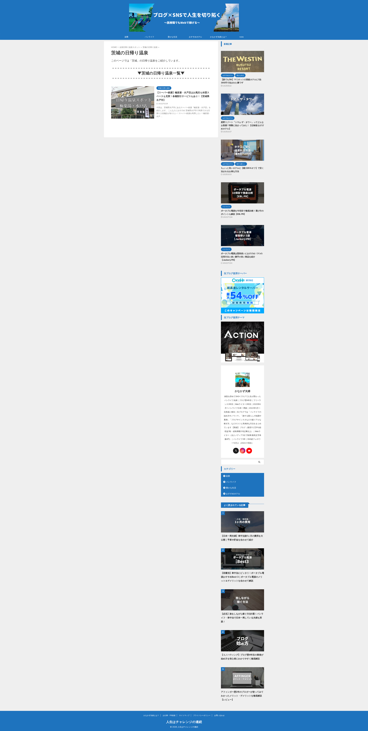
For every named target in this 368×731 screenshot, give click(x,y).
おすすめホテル (195, 37)
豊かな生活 (172, 37)
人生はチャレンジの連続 (184, 722)
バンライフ (149, 37)
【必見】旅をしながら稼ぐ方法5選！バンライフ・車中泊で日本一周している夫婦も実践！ (242, 617)
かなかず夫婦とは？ (218, 37)
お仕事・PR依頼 (169, 715)
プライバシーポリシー (201, 715)
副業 (126, 37)
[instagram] (242, 451)
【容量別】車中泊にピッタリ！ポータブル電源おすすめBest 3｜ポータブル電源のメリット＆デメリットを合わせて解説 (242, 577)
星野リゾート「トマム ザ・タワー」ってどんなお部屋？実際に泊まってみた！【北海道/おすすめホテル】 (242, 125)
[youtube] (249, 451)
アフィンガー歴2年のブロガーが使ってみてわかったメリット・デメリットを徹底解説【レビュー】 (242, 695)
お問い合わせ (219, 715)
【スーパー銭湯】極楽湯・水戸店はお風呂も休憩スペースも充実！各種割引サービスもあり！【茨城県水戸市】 (182, 96)
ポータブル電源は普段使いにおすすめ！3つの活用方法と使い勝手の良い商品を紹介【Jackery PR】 (241, 256)
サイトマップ (184, 715)
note (241, 37)
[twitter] (236, 451)
